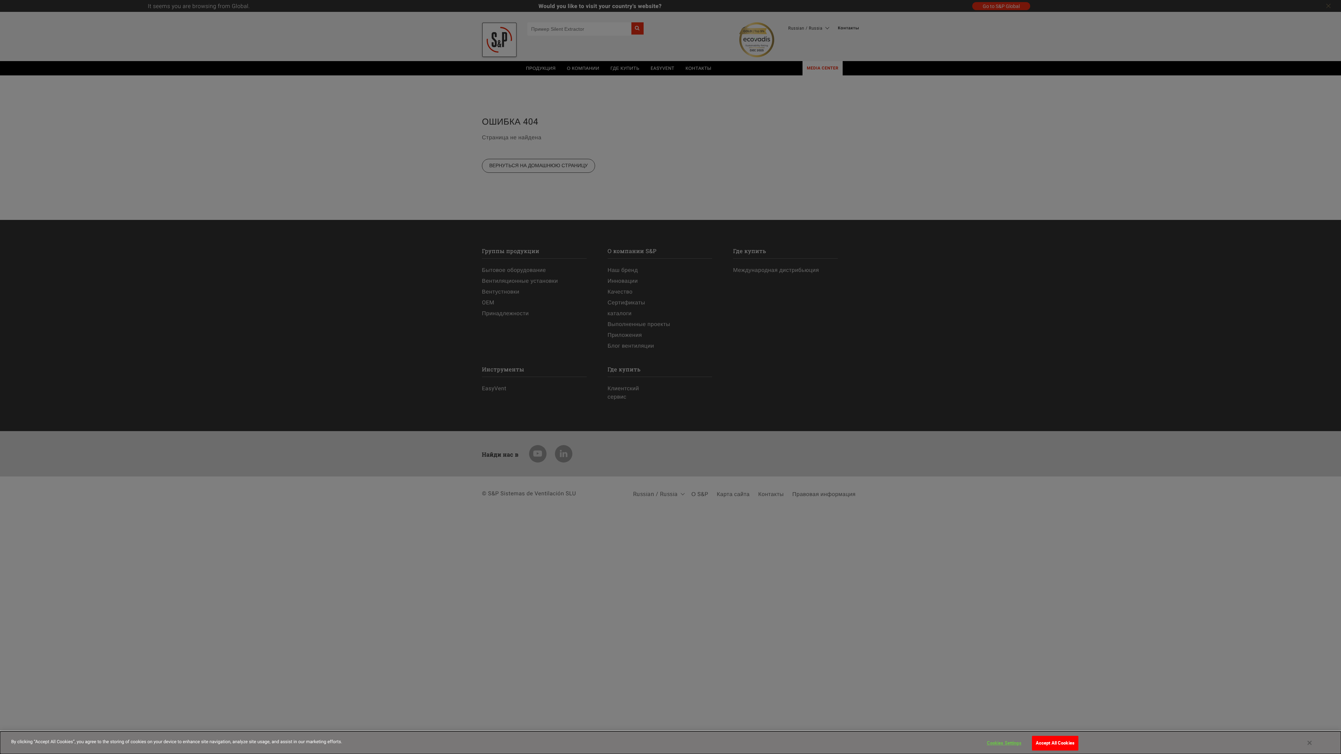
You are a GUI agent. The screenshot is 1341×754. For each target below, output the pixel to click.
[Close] (1309, 743)
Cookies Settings (1004, 743)
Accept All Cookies (1055, 743)
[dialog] (670, 742)
